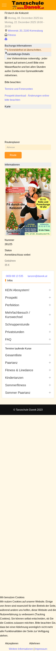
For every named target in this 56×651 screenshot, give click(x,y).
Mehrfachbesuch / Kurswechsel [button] (17, 315)
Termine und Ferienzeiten (19, 89)
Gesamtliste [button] (13, 355)
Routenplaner (12, 142)
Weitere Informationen (21, 649)
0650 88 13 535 (14, 276)
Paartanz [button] (11, 362)
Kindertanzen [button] (14, 377)
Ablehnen (34, 643)
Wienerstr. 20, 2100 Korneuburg (25, 30)
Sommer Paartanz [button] (17, 392)
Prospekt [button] (11, 297)
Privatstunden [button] (14, 332)
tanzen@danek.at (37, 276)
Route (13, 155)
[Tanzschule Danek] (28, 5)
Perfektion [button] (12, 305)
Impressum (41, 649)
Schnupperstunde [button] (17, 324)
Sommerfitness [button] (15, 385)
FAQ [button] (8, 339)
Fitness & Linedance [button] (19, 370)
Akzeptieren (11, 643)
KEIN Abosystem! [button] (17, 290)
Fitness (12, 35)
